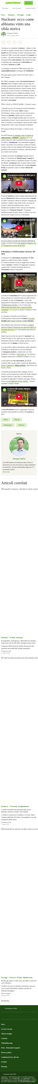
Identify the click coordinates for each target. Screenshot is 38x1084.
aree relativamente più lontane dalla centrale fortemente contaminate (16, 307)
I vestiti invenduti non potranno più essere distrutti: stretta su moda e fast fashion (16, 811)
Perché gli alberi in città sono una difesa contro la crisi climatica (18, 982)
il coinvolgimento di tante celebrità (17, 381)
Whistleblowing (6, 1043)
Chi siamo (5, 8)
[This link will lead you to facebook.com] (2, 1016)
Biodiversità (28, 978)
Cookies (4, 1062)
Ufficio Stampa (6, 1034)
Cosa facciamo (16, 8)
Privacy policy (6, 1052)
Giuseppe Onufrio (12, 33)
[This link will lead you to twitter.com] (10, 1016)
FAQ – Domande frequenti (10, 1048)
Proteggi (20, 15)
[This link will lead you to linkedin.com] (14, 1016)
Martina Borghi (5, 993)
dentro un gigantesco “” (13, 365)
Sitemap (4, 1066)
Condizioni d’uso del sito (10, 1057)
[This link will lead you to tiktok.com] (18, 1016)
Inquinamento (24, 806)
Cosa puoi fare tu (30, 8)
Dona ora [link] (28, 3)
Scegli (28, 15)
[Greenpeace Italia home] (14, 3)
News (3, 15)
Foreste (13, 978)
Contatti (4, 1038)
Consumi (14, 806)
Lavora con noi (6, 1029)
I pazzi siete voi (21, 354)
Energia (20, 638)
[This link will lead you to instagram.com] (6, 1016)
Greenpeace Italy (6, 651)
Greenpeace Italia (10, 1008)
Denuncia (11, 15)
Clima (13, 638)
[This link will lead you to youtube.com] (22, 1016)
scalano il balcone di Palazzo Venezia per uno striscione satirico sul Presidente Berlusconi (18, 327)
